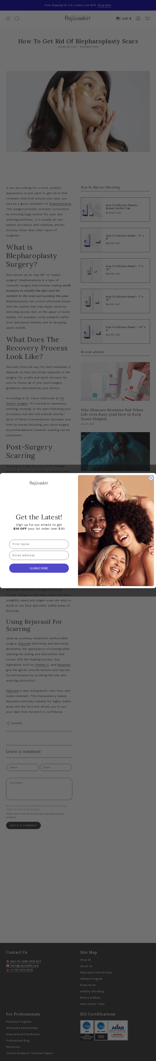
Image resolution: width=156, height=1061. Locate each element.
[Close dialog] (151, 478)
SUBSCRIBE (39, 568)
